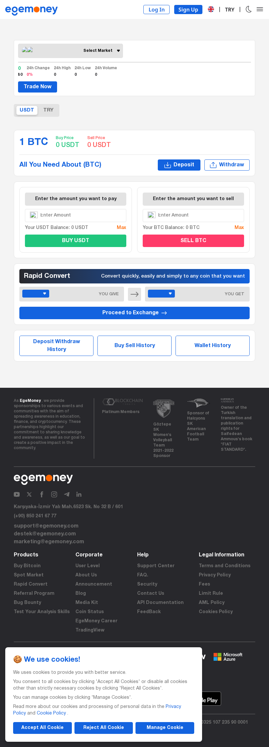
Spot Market (29, 575)
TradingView (89, 630)
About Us (86, 575)
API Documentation (160, 603)
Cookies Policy (216, 612)
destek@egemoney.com (45, 534)
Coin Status (89, 612)
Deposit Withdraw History (56, 346)
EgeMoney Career (96, 621)
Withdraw (231, 165)
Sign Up (188, 9)
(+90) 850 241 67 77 (35, 516)
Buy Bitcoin (27, 566)
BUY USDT (75, 241)
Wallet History (213, 345)
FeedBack (149, 612)
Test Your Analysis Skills (42, 612)
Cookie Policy (51, 713)
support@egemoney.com (46, 526)
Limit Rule (211, 593)
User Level (87, 566)
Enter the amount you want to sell (193, 199)
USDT (27, 110)
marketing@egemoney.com (49, 542)
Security (147, 584)
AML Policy (211, 603)
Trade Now (38, 87)
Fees (204, 584)
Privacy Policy (215, 575)
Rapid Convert (31, 584)
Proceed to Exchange (130, 313)
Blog (80, 593)
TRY (48, 110)
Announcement (93, 584)
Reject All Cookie (103, 728)
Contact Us (150, 593)
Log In (157, 9)
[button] (211, 9)
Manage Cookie (165, 728)
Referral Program (34, 593)
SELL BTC (193, 241)
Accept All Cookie (42, 728)
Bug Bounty (27, 603)
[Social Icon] (17, 494)
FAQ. (142, 575)
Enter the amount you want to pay (75, 199)
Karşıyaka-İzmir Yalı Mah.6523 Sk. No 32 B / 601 (68, 507)
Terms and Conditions (224, 566)
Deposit (184, 165)
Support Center (156, 566)
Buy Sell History (134, 345)
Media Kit (86, 603)
